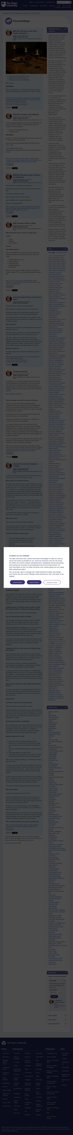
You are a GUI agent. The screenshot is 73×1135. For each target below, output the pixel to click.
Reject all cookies (34, 582)
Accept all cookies (17, 582)
